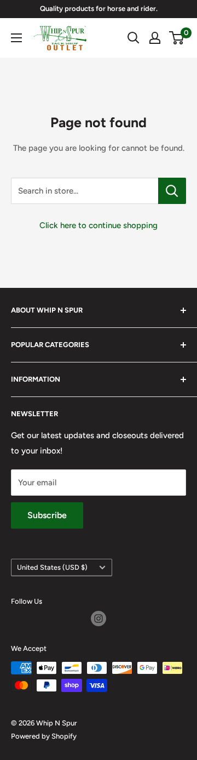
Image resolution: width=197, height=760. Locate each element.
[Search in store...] (172, 191)
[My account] (154, 38)
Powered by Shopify (44, 736)
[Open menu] (16, 37)
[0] (177, 37)
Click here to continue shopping (98, 225)
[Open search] (134, 38)
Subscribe (47, 515)
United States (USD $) (52, 567)
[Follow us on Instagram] (98, 618)
